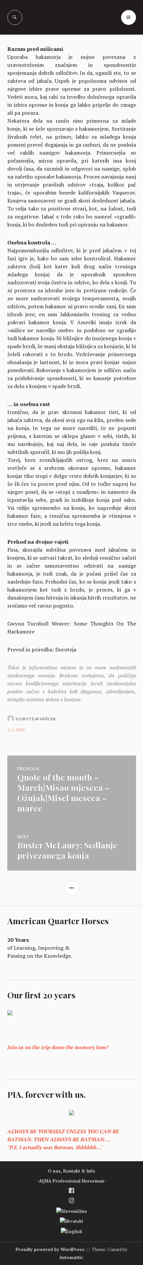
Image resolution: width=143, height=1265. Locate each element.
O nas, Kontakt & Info (71, 1171)
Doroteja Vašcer (36, 718)
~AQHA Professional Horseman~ (71, 1181)
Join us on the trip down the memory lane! (57, 1047)
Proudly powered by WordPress (50, 1249)
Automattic (71, 1257)
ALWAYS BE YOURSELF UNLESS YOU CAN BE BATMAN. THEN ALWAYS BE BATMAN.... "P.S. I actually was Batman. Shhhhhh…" (63, 1139)
